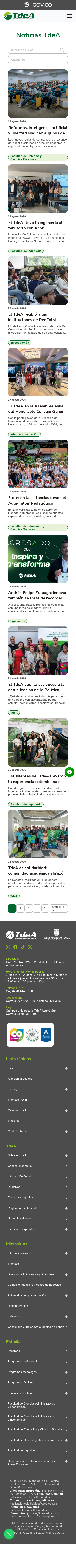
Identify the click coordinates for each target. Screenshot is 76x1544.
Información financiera (22, 1176)
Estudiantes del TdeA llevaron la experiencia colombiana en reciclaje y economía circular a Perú (37, 778)
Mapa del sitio (38, 1480)
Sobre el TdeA (17, 1155)
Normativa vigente (19, 1218)
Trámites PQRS (18, 1099)
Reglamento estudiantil (22, 1208)
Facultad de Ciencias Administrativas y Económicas (31, 1405)
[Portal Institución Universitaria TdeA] (19, 16)
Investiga (13, 1089)
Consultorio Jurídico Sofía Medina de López (36, 1326)
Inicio (11, 1068)
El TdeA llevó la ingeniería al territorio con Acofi (35, 225)
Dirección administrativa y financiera (31, 1274)
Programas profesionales (24, 1361)
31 (45, 908)
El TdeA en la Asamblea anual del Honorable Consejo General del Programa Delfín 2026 (37, 408)
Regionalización (18, 1305)
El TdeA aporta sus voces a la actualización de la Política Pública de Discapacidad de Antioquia (36, 687)
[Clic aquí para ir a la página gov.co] (38, 5)
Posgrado (14, 1350)
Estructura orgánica (20, 1197)
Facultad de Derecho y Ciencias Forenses (35, 1440)
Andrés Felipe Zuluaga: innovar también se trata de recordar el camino (37, 595)
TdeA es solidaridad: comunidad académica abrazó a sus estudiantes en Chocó (37, 870)
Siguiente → (58, 908)
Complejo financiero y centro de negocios (34, 1284)
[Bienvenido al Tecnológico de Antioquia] (38, 935)
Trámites (13, 1263)
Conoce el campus (20, 1165)
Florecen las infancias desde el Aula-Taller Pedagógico (37, 500)
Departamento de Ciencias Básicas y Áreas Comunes (32, 1462)
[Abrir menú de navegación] (69, 16)
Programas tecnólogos (22, 1372)
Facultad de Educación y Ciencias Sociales (35, 1429)
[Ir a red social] (8, 947)
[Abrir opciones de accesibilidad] (69, 772)
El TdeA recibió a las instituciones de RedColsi (32, 317)
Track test (14, 1120)
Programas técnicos (20, 1382)
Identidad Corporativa (21, 1229)
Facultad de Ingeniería (22, 1450)
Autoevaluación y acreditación (27, 1295)
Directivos (14, 1186)
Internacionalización (20, 1253)
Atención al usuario (20, 1078)
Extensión (14, 1316)
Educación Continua (20, 1393)
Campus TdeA (17, 1110)
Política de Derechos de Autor (34, 1482)
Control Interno (17, 1131)
